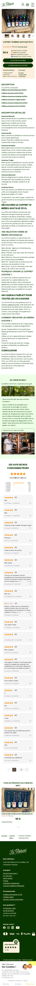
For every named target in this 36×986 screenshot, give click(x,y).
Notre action (8, 878)
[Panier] (27, 4)
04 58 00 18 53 (8, 911)
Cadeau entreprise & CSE (12, 894)
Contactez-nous (9, 908)
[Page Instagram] (8, 927)
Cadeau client (8, 897)
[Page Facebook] (4, 927)
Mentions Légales (27, 960)
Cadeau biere (22, 74)
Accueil (4, 836)
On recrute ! (7, 876)
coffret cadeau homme (10, 305)
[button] (32, 36)
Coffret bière (21, 76)
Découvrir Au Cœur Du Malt (13, 430)
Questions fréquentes (11, 883)
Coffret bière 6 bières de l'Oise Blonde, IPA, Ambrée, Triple (18, 814)
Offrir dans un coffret (18, 65)
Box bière (21, 73)
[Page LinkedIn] (12, 927)
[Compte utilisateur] (23, 4)
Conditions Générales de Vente (12, 960)
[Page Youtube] (17, 927)
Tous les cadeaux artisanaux (13, 886)
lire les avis (23, 47)
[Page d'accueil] (8, 4)
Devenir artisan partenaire (13, 899)
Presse (5, 881)
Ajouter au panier (18, 60)
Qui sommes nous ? (10, 873)
